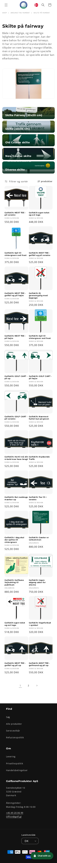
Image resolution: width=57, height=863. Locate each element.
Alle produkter (14, 723)
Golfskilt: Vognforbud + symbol (40, 624)
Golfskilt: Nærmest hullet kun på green (39, 417)
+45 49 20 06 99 (14, 812)
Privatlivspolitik (14, 763)
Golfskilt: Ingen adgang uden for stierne (37, 582)
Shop (4, 13)
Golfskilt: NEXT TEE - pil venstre (15, 213)
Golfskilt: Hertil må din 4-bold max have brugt (16, 458)
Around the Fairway (20, 13)
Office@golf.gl (14, 816)
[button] (6, 5)
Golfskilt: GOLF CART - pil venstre (16, 417)
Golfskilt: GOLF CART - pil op (16, 377)
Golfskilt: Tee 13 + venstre (38, 498)
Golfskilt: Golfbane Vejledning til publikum (14, 582)
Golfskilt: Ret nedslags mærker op (16, 498)
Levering (11, 756)
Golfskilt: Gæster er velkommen (39, 538)
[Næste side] (36, 685)
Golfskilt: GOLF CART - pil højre (40, 377)
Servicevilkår (13, 730)
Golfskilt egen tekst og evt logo (39, 213)
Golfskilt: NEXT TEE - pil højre (15, 337)
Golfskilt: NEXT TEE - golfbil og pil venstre (39, 254)
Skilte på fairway (42, 13)
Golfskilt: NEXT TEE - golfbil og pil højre (15, 294)
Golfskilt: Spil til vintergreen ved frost (16, 254)
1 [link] (20, 685)
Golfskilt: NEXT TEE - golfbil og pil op (15, 664)
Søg (8, 717)
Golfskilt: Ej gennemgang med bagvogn (38, 295)
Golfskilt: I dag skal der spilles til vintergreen (14, 539)
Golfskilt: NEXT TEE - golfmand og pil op (39, 664)
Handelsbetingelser (17, 770)
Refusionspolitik (15, 737)
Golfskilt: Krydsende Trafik (39, 458)
